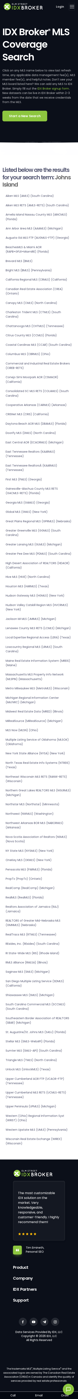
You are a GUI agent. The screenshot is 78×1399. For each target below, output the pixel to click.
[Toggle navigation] (72, 6)
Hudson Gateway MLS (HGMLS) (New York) (35, 596)
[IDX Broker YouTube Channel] (34, 1322)
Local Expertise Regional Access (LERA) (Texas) (38, 637)
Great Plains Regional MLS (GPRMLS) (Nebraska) (38, 521)
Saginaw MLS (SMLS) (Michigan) (28, 972)
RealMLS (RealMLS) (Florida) (25, 897)
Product (20, 1267)
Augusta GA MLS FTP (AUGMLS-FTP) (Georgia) (37, 238)
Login (60, 7)
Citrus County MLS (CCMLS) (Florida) (31, 335)
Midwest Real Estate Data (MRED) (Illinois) (34, 711)
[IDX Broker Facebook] (23, 1322)
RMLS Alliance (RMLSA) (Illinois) (27, 962)
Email (39, 1395)
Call (13, 1395)
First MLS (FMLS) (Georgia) (24, 479)
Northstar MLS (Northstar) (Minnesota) (32, 804)
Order (65, 1395)
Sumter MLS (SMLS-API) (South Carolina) (34, 1051)
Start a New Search (25, 116)
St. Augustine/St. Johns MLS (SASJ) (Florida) (36, 1032)
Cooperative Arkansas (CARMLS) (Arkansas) (36, 405)
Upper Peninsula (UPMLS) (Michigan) (31, 1106)
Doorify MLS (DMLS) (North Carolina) (31, 433)
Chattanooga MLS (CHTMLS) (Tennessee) (35, 326)
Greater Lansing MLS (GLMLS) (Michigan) (34, 544)
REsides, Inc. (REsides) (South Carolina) (33, 944)
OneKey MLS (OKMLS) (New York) (29, 860)
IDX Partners (25, 1289)
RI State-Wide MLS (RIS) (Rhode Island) (32, 953)
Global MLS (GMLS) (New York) (27, 512)
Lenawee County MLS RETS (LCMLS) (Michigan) (38, 628)
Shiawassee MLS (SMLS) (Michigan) (30, 995)
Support (21, 1300)
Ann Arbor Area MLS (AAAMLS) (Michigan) (34, 228)
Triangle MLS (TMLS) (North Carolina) (31, 1060)
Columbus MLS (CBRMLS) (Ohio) (28, 354)
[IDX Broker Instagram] (55, 1322)
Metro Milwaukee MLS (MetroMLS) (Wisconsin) (38, 688)
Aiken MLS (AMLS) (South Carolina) (30, 196)
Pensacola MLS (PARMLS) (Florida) (29, 869)
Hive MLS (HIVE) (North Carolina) (28, 577)
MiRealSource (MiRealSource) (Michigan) (34, 721)
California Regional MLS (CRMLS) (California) (36, 280)
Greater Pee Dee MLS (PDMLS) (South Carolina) (38, 554)
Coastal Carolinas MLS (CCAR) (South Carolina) (39, 345)
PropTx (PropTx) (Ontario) (24, 879)
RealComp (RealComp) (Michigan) (30, 888)
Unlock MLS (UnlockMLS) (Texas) (28, 1069)
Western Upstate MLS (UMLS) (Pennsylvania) (37, 1130)
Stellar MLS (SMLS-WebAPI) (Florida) (30, 1041)
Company (23, 1278)
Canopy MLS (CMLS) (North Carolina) (31, 303)
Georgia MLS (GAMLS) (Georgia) (28, 503)
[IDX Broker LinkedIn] (44, 1322)
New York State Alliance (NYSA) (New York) (35, 753)
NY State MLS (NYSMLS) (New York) (30, 851)
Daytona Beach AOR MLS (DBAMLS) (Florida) (36, 424)
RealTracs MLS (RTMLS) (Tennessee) (31, 934)
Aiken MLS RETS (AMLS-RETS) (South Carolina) (37, 205)
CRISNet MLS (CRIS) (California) (27, 414)
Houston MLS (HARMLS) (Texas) (27, 586)
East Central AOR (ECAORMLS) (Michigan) (35, 442)
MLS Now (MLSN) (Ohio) (22, 730)
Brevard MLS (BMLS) (19, 261)
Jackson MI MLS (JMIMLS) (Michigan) (31, 619)
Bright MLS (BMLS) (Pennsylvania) (29, 270)
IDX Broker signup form (53, 89)
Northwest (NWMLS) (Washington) (30, 814)
